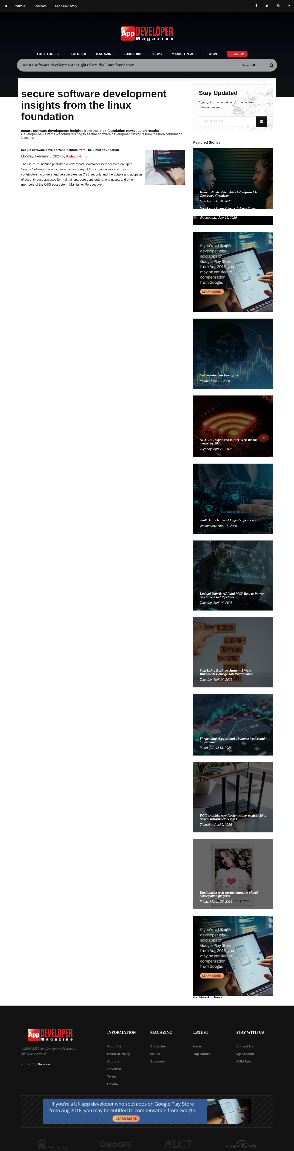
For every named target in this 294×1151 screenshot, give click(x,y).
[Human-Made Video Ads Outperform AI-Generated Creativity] (233, 178)
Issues (155, 1054)
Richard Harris (76, 156)
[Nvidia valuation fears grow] (233, 353)
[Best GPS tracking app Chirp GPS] (115, 1144)
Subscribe (133, 54)
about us (114, 1046)
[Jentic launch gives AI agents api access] (233, 498)
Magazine (104, 54)
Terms (111, 1076)
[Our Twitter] (266, 6)
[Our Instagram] (277, 6)
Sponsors (157, 1061)
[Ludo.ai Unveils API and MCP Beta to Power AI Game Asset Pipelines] (233, 575)
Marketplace (184, 54)
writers (20, 6)
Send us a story (66, 6)
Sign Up (237, 54)
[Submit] (271, 65)
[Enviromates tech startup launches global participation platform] (233, 874)
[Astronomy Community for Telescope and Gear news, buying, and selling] (241, 1144)
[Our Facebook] (256, 6)
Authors (113, 1061)
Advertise (114, 1069)
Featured (77, 54)
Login (212, 54)
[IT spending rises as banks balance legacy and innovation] (233, 725)
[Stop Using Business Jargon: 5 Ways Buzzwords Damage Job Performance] (233, 652)
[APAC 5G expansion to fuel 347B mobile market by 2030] (233, 426)
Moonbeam (44, 1064)
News (157, 54)
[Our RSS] (288, 6)
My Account (245, 1054)
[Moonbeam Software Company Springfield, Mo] (52, 1144)
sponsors (40, 6)
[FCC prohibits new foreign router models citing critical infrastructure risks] (233, 797)
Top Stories (48, 54)
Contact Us (244, 1046)
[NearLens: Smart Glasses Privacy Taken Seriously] (233, 220)
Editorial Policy (118, 1054)
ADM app (243, 1061)
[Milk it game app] (178, 1144)
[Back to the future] (5, 6)
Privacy (112, 1084)
